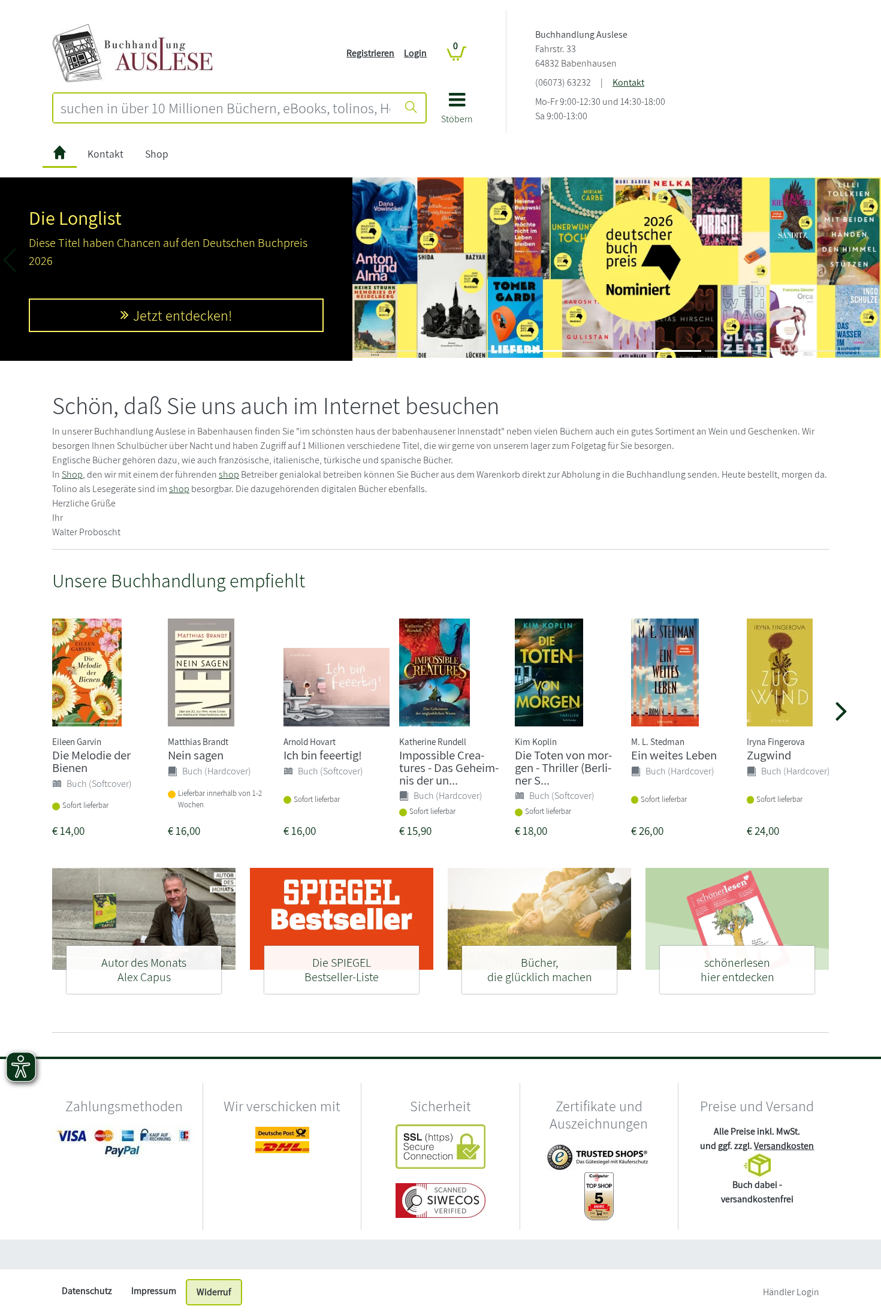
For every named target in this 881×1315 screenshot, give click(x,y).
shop (229, 474)
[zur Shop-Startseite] (132, 52)
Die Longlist (75, 217)
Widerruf (214, 1292)
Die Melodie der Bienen (91, 761)
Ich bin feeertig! (322, 755)
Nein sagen (196, 755)
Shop (156, 154)
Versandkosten (784, 1145)
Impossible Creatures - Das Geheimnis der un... (449, 767)
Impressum (153, 1290)
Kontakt (628, 82)
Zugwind (769, 755)
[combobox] (225, 108)
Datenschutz (87, 1290)
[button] (457, 112)
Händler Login (791, 1292)
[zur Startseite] (60, 154)
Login (415, 53)
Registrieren (370, 53)
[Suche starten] (411, 108)
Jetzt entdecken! (182, 315)
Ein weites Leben (674, 755)
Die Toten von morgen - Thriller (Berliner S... (563, 767)
